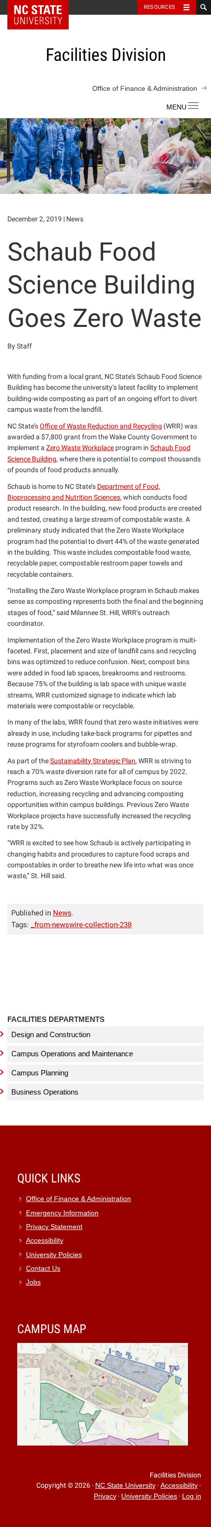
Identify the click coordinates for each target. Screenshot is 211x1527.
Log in (191, 1496)
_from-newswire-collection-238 (81, 924)
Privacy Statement (54, 1227)
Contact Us (43, 1268)
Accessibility (44, 1240)
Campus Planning (39, 1073)
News (62, 913)
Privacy (105, 1496)
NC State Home (44, 7)
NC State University (125, 1485)
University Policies (54, 1255)
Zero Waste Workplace (80, 448)
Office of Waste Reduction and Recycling (101, 426)
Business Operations (45, 1092)
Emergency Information (62, 1213)
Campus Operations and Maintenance (72, 1053)
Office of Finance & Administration (144, 88)
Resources (159, 7)
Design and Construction (50, 1034)
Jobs (33, 1282)
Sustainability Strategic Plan (92, 761)
